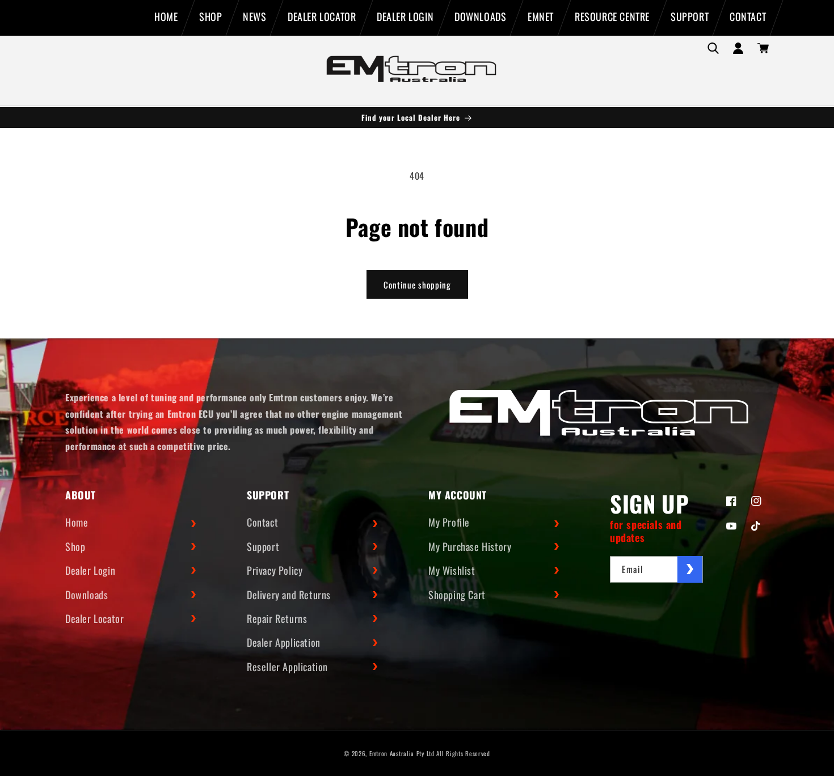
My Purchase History (469, 546)
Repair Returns (277, 618)
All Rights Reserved (463, 753)
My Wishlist (451, 570)
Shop (75, 546)
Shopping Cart (457, 594)
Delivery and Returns (289, 594)
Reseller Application (287, 666)
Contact (262, 522)
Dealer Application (284, 642)
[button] (713, 48)
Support (263, 546)
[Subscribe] (689, 569)
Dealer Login (90, 570)
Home (76, 522)
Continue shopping (417, 284)
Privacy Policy (274, 570)
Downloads (86, 594)
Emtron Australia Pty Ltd (402, 753)
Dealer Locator (94, 618)
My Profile (449, 522)
